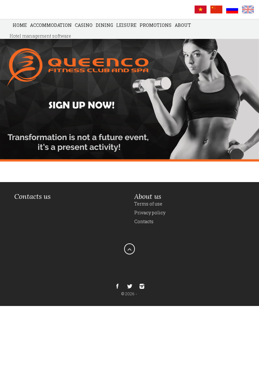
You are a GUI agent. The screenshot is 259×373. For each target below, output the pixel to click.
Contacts (144, 221)
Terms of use (148, 204)
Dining (104, 25)
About (183, 25)
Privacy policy (150, 213)
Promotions (156, 25)
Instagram (142, 286)
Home (20, 25)
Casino (84, 25)
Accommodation (51, 25)
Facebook (117, 286)
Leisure (126, 25)
